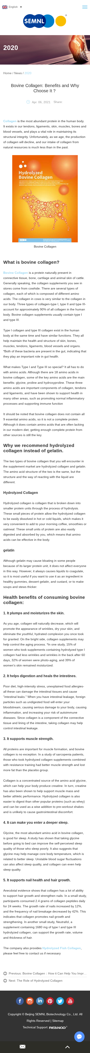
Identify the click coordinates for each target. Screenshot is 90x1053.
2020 (10, 47)
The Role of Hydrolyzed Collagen (39, 980)
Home (7, 73)
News (18, 73)
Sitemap (58, 1020)
